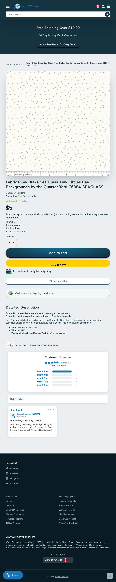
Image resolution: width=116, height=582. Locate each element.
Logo (26, 6)
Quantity (10, 236)
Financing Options (67, 496)
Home (8, 64)
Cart (108, 6)
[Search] (107, 14)
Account (103, 6)
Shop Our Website (67, 519)
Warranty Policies (67, 510)
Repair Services (66, 505)
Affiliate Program (13, 523)
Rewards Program (14, 519)
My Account (11, 496)
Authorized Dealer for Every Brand (58, 44)
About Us (10, 505)
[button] (42, 371)
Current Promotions (15, 510)
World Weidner (61, 576)
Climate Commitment (15, 514)
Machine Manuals (67, 514)
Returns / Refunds (67, 501)
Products (18, 64)
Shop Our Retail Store (69, 523)
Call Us (9, 501)
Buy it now (58, 264)
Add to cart (58, 253)
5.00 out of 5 (65, 363)
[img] (16, 410)
